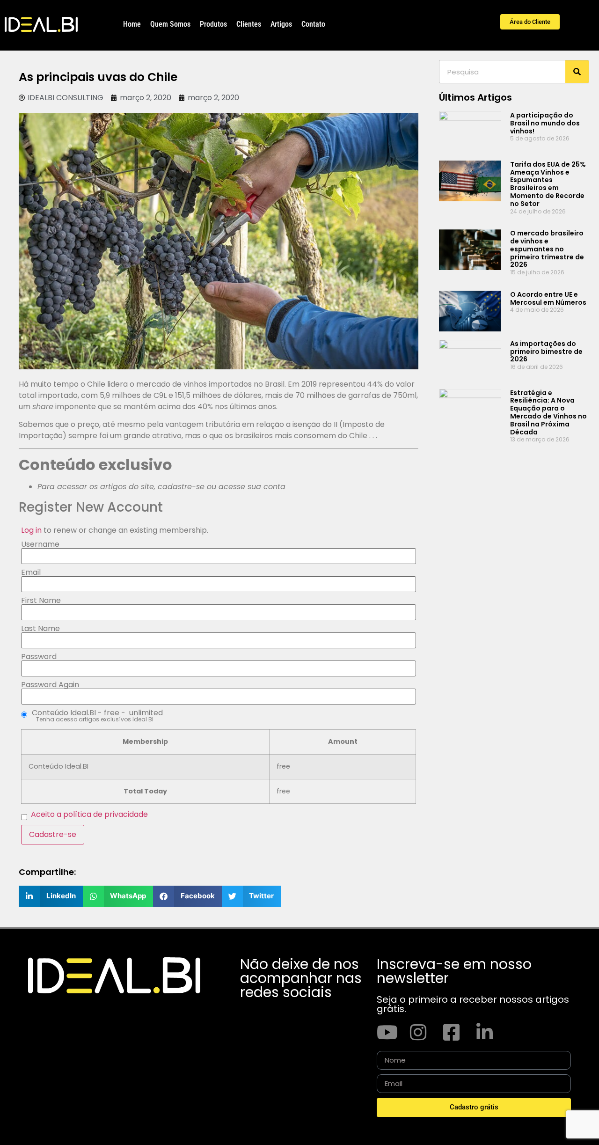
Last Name (40, 628)
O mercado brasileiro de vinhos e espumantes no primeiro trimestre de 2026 (547, 248)
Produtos (213, 24)
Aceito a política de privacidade (89, 814)
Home (132, 24)
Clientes (248, 24)
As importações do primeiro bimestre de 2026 (546, 351)
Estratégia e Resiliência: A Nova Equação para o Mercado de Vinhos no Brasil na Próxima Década (548, 412)
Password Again (50, 685)
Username (40, 544)
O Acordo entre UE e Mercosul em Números (548, 298)
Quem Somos (170, 24)
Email (31, 572)
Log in (31, 530)
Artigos (281, 24)
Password (39, 657)
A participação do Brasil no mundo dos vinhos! (545, 123)
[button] (51, 896)
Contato (313, 24)
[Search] (577, 71)
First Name (41, 600)
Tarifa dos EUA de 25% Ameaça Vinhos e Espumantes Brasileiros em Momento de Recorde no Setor (548, 184)
